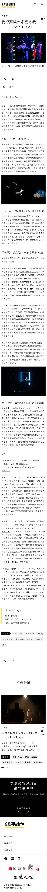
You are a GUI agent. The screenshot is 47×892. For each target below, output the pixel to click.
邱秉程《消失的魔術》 (26, 144)
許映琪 (4, 16)
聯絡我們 (8, 843)
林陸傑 (40, 633)
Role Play (29, 633)
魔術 (4, 645)
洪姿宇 (4, 727)
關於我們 (8, 836)
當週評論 (20, 639)
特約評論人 (7, 639)
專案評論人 (7, 762)
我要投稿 (23, 808)
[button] (19, 690)
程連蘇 (30, 639)
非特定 (5, 633)
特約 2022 (17, 633)
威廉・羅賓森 (31, 757)
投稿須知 (8, 850)
